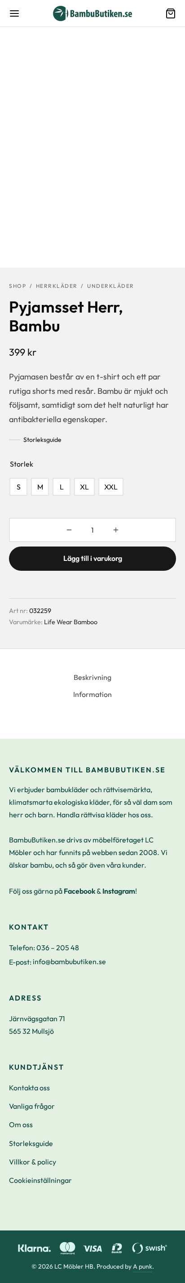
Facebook (79, 890)
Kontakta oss (29, 1087)
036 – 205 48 (57, 947)
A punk (142, 1266)
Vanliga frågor (32, 1106)
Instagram (118, 890)
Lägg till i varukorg (92, 558)
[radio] (18, 487)
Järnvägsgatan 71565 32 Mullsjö (37, 1025)
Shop (17, 285)
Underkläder (110, 285)
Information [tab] (92, 694)
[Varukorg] (170, 13)
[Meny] (14, 13)
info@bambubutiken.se (69, 961)
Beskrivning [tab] (92, 677)
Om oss (21, 1124)
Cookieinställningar (40, 1180)
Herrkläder (57, 285)
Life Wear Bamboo (70, 622)
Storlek (21, 463)
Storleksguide (42, 440)
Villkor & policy (32, 1161)
